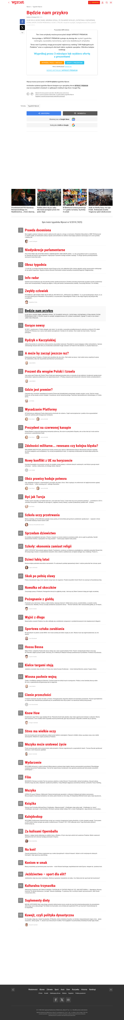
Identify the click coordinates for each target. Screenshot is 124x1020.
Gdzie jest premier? (39, 389)
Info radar (32, 278)
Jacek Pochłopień (33, 241)
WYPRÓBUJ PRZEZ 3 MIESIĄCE (52, 63)
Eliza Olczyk (32, 419)
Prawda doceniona (38, 230)
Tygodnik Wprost (33, 106)
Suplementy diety (37, 900)
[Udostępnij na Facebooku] (22, 21)
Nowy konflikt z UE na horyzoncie (48, 460)
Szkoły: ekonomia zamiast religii (48, 546)
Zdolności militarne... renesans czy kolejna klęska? (61, 446)
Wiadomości (33, 989)
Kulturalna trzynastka (40, 886)
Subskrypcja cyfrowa (55, 993)
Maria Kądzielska (33, 841)
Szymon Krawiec (33, 608)
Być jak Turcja (35, 497)
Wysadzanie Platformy (41, 409)
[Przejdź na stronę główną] (9, 2)
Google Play (76, 88)
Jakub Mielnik (32, 363)
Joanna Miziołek (44, 419)
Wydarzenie (33, 762)
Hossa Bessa (34, 647)
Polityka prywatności (80, 993)
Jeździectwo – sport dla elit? (45, 874)
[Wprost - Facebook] (55, 999)
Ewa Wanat (31, 506)
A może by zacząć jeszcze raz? (47, 353)
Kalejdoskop (33, 816)
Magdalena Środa (33, 302)
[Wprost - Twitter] (62, 999)
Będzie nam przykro (39, 311)
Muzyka (30, 790)
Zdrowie (50, 989)
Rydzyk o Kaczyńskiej (40, 340)
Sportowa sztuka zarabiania (44, 629)
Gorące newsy (35, 325)
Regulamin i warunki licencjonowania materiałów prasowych (50, 96)
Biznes (42, 989)
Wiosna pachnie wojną (41, 677)
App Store (68, 88)
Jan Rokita (31, 401)
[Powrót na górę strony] (111, 989)
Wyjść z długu (35, 617)
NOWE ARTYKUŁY (62, 70)
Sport (57, 989)
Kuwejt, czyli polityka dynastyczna (49, 915)
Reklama (64, 993)
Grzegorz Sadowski (33, 722)
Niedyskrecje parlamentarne (45, 250)
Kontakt (46, 993)
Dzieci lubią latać (37, 559)
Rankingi (92, 989)
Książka (30, 803)
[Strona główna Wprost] (17, 2)
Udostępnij (45, 113)
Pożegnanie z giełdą (39, 599)
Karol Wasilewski (33, 638)
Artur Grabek (32, 470)
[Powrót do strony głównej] (13, 989)
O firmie (40, 993)
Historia (84, 989)
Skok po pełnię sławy (40, 576)
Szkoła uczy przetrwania (42, 515)
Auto (62, 989)
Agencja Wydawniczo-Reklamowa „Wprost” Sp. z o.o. (58, 1010)
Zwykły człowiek (36, 291)
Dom (68, 989)
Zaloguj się (68, 66)
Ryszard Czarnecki (33, 924)
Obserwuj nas (59, 119)
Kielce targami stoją (39, 665)
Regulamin (70, 993)
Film (28, 777)
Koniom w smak (36, 862)
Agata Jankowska (33, 567)
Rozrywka (75, 989)
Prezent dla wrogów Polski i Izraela (50, 371)
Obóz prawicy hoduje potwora (46, 479)
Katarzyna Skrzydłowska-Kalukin (36, 524)
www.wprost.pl (64, 1015)
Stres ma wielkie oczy (40, 731)
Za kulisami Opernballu (41, 831)
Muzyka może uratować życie (45, 744)
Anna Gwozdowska (33, 704)
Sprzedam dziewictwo (40, 533)
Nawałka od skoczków (40, 587)
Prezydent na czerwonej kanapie (48, 427)
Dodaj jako (59, 125)
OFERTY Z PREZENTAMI (74, 63)
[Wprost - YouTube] (68, 999)
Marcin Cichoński (33, 754)
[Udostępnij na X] (22, 27)
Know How (32, 713)
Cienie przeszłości (38, 695)
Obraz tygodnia (35, 265)
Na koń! (30, 849)
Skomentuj (81, 113)
